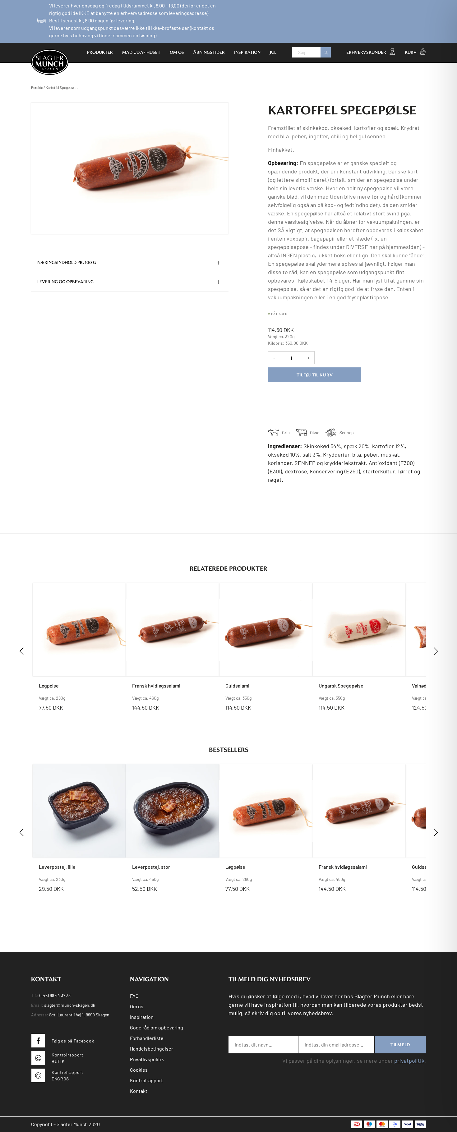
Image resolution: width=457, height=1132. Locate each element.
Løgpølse (49, 685)
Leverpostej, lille (57, 867)
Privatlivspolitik (147, 1059)
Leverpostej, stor (151, 867)
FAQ (134, 996)
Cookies (139, 1070)
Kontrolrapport (146, 1080)
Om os (177, 52)
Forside (37, 87)
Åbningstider (209, 52)
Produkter (100, 52)
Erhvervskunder (366, 52)
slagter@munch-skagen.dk (69, 1005)
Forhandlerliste (147, 1038)
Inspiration (247, 52)
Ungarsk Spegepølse (341, 685)
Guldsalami (237, 685)
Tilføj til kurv (315, 374)
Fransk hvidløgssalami (156, 685)
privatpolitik (409, 1060)
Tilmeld (400, 1044)
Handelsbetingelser (151, 1048)
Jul (273, 52)
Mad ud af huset (141, 52)
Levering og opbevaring (65, 281)
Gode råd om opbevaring (156, 1027)
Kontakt (138, 1091)
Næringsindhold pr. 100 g (66, 262)
